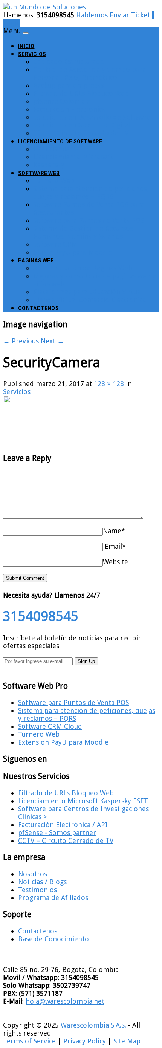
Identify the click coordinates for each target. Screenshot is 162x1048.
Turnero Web (54, 181)
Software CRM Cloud (50, 726)
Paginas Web (36, 261)
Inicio (26, 46)
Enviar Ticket (131, 15)
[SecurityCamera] (27, 442)
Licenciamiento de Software (60, 141)
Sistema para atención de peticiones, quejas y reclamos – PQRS (90, 192)
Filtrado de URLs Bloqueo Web (81, 93)
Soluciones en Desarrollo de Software (92, 117)
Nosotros (32, 874)
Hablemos (93, 15)
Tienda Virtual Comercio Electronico (90, 300)
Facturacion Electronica (69, 109)
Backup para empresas (68, 85)
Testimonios (37, 890)
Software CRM (55, 244)
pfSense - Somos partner (57, 833)
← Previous (21, 341)
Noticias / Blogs (42, 882)
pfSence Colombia (61, 101)
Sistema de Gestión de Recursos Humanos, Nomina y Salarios (83, 232)
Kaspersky (48, 165)
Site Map (127, 1041)
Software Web (39, 173)
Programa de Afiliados (53, 898)
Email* (115, 546)
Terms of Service (30, 1041)
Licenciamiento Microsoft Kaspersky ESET (83, 801)
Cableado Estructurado (68, 61)
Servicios (32, 54)
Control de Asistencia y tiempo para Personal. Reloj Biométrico (89, 73)
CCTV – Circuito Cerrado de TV (80, 133)
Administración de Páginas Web (82, 268)
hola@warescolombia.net (65, 1001)
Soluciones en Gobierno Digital (81, 125)
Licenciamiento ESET (65, 149)
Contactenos (38, 308)
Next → (52, 341)
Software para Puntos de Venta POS (88, 220)
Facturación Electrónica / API (63, 825)
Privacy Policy (85, 1041)
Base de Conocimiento (53, 939)
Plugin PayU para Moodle (72, 252)
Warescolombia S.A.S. (93, 1025)
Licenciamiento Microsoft (73, 157)
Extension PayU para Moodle (63, 742)
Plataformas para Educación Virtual (87, 292)
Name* (114, 531)
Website (115, 562)
